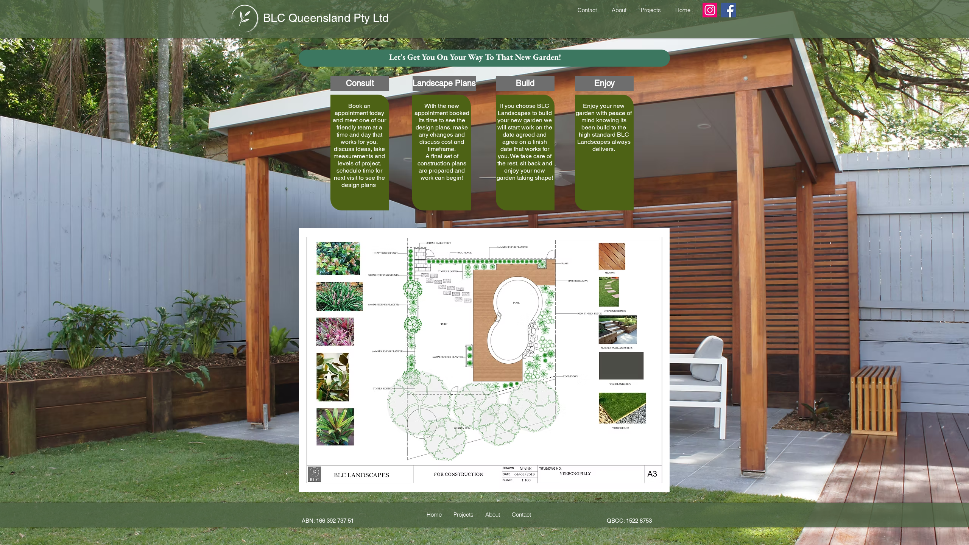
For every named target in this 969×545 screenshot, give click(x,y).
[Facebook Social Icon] (728, 10)
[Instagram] (710, 10)
